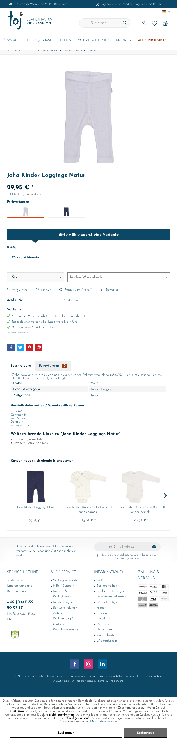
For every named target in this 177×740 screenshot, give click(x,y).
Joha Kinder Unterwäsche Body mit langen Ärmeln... (88, 510)
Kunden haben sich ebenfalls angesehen (42, 460)
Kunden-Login (62, 602)
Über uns (103, 624)
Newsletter (104, 618)
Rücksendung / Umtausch (63, 621)
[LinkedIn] (102, 664)
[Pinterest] (29, 347)
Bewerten (112, 290)
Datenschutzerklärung (111, 596)
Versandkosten (106, 635)
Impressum (104, 613)
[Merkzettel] (154, 23)
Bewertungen (52, 365)
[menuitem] (165, 23)
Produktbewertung (65, 629)
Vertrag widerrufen (66, 580)
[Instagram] (88, 664)
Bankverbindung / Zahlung (65, 610)
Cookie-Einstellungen (111, 591)
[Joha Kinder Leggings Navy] (36, 487)
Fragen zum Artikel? (77, 290)
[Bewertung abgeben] (88, 181)
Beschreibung (21, 365)
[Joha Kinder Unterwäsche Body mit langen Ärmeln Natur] (89, 487)
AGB (100, 580)
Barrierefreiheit (107, 586)
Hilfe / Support (63, 586)
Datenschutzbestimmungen (124, 554)
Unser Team (105, 629)
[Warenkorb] (165, 23)
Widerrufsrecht (107, 640)
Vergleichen (19, 290)
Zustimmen (65, 732)
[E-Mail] (38, 347)
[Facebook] (11, 347)
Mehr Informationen (104, 721)
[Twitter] (20, 347)
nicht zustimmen (61, 714)
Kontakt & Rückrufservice (62, 593)
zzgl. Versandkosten (32, 194)
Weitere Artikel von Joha (31, 443)
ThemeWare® (116, 681)
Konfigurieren (145, 733)
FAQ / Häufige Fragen (107, 604)
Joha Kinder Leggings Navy (36, 507)
